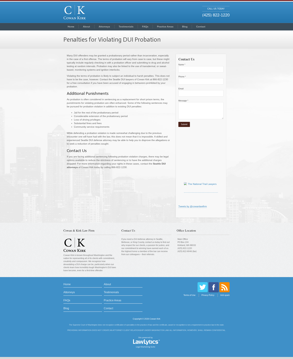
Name (181, 64)
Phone (182, 76)
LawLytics (146, 342)
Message (183, 101)
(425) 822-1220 (185, 248)
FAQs (145, 26)
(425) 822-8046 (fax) (187, 251)
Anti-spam (225, 295)
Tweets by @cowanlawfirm (192, 206)
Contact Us (128, 230)
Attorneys (104, 26)
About (86, 26)
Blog (185, 26)
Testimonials (126, 26)
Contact (200, 26)
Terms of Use (189, 295)
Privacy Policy (207, 295)
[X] (203, 287)
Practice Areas (165, 26)
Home (71, 26)
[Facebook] (214, 287)
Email (181, 89)
